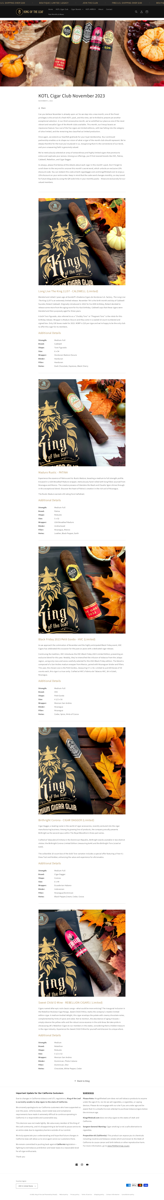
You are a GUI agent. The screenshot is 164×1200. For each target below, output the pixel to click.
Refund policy (64, 1194)
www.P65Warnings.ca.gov (118, 1146)
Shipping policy (99, 1194)
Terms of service (87, 1194)
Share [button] (43, 108)
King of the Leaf (40, 1194)
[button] (77, 9)
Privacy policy (74, 1194)
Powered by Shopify (51, 1194)
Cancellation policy (128, 1194)
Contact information (112, 1194)
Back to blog (83, 1081)
